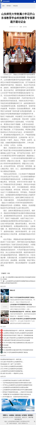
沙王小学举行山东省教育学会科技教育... (12, 369)
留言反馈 (18, 415)
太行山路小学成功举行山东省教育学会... (12, 362)
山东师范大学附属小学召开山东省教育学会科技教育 (18, 333)
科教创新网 (6, 1)
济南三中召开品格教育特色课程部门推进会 (15, 352)
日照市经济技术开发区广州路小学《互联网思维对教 (18, 335)
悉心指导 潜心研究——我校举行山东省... (12, 373)
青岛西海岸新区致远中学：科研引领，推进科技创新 (18, 330)
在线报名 (11, 415)
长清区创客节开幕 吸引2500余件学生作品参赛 (16, 340)
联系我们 (30, 415)
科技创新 (5, 345)
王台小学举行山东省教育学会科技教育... (12, 366)
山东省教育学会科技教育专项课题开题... (12, 371)
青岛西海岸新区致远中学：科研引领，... (12, 359)
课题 (8, 273)
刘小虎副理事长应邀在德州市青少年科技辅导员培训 (18, 350)
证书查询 (24, 415)
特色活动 (15, 5)
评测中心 (5, 415)
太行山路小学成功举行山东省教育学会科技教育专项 (18, 338)
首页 (4, 5)
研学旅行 (9, 5)
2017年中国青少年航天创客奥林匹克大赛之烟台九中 (18, 343)
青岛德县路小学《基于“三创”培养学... (11, 364)
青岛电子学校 (7, 347)
